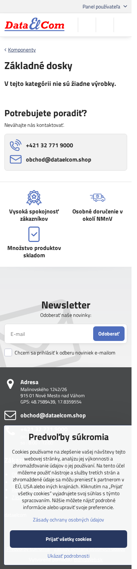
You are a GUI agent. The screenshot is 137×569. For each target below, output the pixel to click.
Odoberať (108, 333)
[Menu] (123, 25)
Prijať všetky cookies (69, 539)
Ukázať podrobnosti (68, 555)
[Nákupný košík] (105, 25)
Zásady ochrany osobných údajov (68, 519)
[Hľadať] (87, 25)
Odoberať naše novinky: (65, 315)
